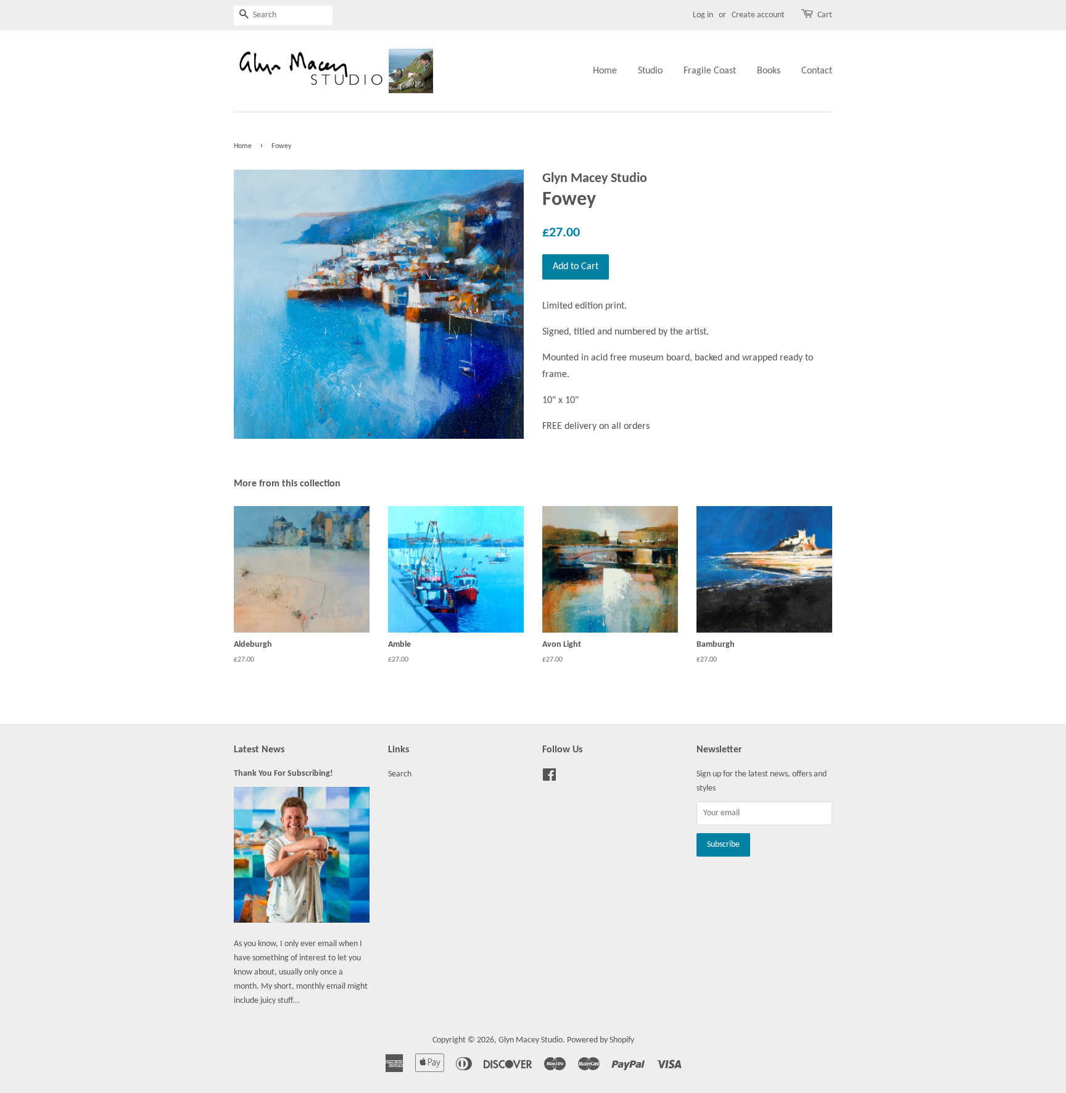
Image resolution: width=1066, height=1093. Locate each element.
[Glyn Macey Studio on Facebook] (549, 778)
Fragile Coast (710, 71)
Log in (703, 15)
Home (605, 71)
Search (399, 774)
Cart (824, 15)
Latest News (259, 750)
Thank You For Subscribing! (283, 774)
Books (768, 71)
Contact (816, 71)
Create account (758, 15)
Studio (650, 71)
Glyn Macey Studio (530, 1040)
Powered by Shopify (600, 1040)
